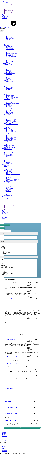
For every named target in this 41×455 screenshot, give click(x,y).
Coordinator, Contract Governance (10, 318)
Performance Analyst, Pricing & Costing (11, 375)
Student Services (5, 274)
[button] (3, 30)
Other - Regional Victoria (6, 252)
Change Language (5, 2)
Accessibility (4, 440)
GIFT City (4, 244)
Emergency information (6, 438)
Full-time (4, 236)
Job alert (2, 228)
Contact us (4, 439)
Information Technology (6, 269)
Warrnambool (4, 253)
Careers (3, 218)
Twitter (3, 444)
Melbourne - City (5, 250)
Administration (5, 266)
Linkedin (3, 446)
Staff (3, 15)
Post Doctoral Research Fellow (9, 388)
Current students (5, 16)
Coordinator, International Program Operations (12, 290)
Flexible (4, 247)
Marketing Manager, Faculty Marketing (11, 306)
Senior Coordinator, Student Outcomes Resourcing (13, 284)
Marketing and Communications (7, 273)
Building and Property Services (7, 267)
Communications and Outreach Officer (11, 382)
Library (3, 14)
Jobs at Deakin (4, 436)
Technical (4, 275)
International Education (6, 270)
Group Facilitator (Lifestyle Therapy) (10, 420)
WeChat (3, 448)
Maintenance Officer (8, 401)
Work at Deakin (4, 217)
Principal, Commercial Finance (9, 298)
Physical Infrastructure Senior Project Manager (12, 356)
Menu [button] (1, 31)
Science (3, 263)
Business (4, 260)
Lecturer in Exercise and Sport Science (11, 413)
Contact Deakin (4, 17)
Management (4, 272)
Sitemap (3, 435)
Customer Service (5, 268)
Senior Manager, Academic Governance (11, 407)
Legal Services (5, 271)
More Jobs (22, 427)
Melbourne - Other (5, 251)
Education (4, 261)
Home (3, 215)
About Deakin (4, 216)
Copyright (4, 432)
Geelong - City (5, 248)
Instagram (4, 445)
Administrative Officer (8, 369)
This (3, 447)
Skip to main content (5, 1)
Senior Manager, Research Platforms (10, 339)
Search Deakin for (3, 28)
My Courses (4, 18)
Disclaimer (4, 433)
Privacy (3, 434)
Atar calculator (4, 450)
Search (2, 30)
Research (4, 262)
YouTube (3, 449)
